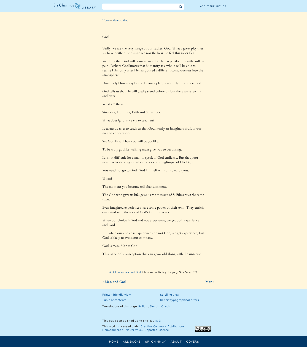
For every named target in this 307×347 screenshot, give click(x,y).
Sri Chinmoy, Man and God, (125, 272)
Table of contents (114, 300)
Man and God (120, 20)
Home (106, 20)
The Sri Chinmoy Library (67, 8)
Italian (142, 306)
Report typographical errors (179, 300)
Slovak (154, 306)
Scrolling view (170, 294)
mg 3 (158, 320)
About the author (213, 6)
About (176, 341)
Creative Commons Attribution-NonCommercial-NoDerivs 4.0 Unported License (143, 328)
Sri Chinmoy (155, 341)
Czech (165, 306)
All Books (132, 341)
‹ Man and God (114, 281)
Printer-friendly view (116, 294)
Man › (210, 281)
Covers (192, 341)
